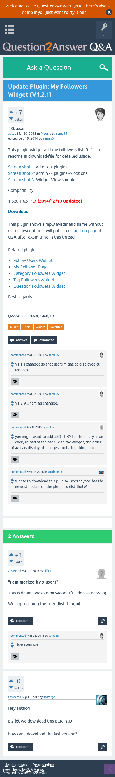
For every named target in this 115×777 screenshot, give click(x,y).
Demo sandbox (43, 765)
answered (14, 570)
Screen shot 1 (21, 166)
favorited (56, 326)
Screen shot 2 (21, 173)
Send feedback (16, 765)
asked (12, 134)
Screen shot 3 (21, 179)
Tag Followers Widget (34, 279)
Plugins (46, 134)
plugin (14, 326)
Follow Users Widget (33, 260)
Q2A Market (35, 769)
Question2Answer (34, 773)
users (27, 326)
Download (18, 211)
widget (40, 326)
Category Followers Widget (39, 273)
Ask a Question (49, 67)
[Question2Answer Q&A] (57, 45)
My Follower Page (30, 266)
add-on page (85, 230)
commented (18, 354)
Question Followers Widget (39, 286)
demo (27, 12)
